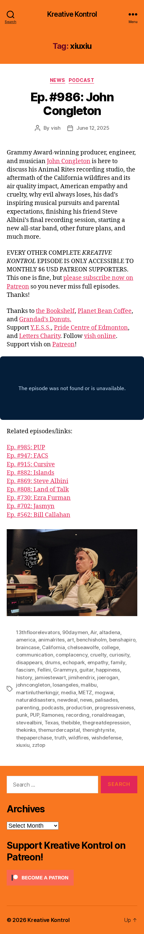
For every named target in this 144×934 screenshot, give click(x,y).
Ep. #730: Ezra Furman (39, 498)
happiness (108, 670)
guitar (86, 670)
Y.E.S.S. (40, 328)
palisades (106, 700)
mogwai (104, 692)
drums (52, 662)
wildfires (78, 737)
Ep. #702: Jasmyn (31, 506)
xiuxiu (22, 745)
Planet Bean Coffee (105, 311)
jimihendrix (81, 677)
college (110, 647)
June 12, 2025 (93, 128)
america (25, 639)
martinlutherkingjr (37, 692)
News (57, 80)
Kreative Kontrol (72, 14)
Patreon (63, 344)
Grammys (65, 670)
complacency (71, 655)
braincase (28, 647)
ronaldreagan (108, 715)
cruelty (98, 655)
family (118, 662)
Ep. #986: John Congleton (72, 104)
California (53, 647)
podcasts (53, 707)
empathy (97, 662)
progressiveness (114, 707)
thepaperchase (34, 737)
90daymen (75, 632)
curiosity (119, 655)
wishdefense (106, 737)
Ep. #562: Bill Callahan (38, 515)
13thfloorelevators (38, 632)
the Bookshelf (55, 311)
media (68, 692)
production (79, 707)
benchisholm (91, 639)
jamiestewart (50, 677)
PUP (34, 715)
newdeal (67, 700)
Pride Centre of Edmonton (91, 328)
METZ (85, 692)
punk (21, 715)
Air (93, 632)
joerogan (107, 677)
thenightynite (98, 730)
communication (34, 655)
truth (60, 737)
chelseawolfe (83, 647)
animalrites (51, 639)
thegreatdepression (105, 722)
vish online (100, 336)
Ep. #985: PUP (26, 447)
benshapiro (122, 639)
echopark (74, 662)
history (24, 677)
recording (77, 715)
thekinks (26, 730)
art (70, 639)
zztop (38, 745)
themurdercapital (59, 730)
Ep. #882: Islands (30, 473)
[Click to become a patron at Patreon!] (72, 878)
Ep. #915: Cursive (31, 464)
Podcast (81, 80)
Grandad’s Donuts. (45, 319)
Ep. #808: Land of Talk (38, 489)
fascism (25, 670)
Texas (52, 722)
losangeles (65, 685)
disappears (29, 662)
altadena (109, 632)
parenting (27, 707)
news (86, 700)
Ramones (52, 715)
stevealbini (29, 722)
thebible (70, 722)
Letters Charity (39, 336)
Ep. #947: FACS (27, 456)
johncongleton (33, 685)
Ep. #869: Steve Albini (37, 481)
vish (56, 128)
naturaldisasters (35, 700)
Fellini (44, 670)
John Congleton (68, 161)
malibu (88, 685)
